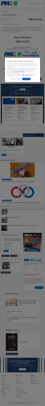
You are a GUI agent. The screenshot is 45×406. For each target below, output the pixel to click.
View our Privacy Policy (27, 75)
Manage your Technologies (16, 78)
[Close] (38, 59)
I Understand (26, 78)
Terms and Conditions (20, 71)
